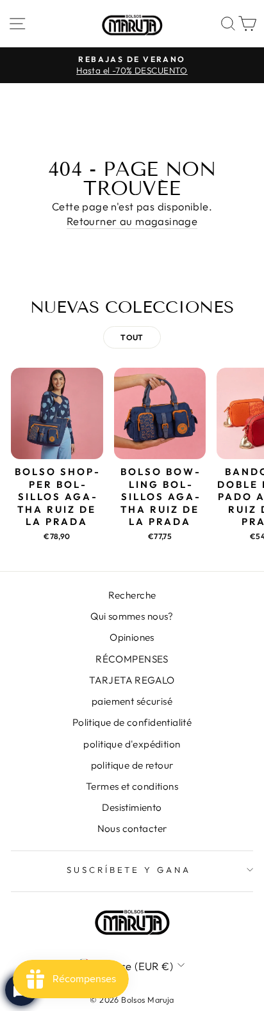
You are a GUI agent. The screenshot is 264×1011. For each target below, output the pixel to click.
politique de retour (132, 765)
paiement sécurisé (132, 701)
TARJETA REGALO (132, 680)
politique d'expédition (131, 744)
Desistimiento (131, 807)
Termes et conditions (132, 786)
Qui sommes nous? (132, 616)
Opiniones (132, 637)
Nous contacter (132, 828)
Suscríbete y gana (129, 870)
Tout (132, 337)
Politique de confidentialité (132, 722)
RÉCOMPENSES (132, 659)
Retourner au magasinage (132, 221)
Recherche (132, 595)
